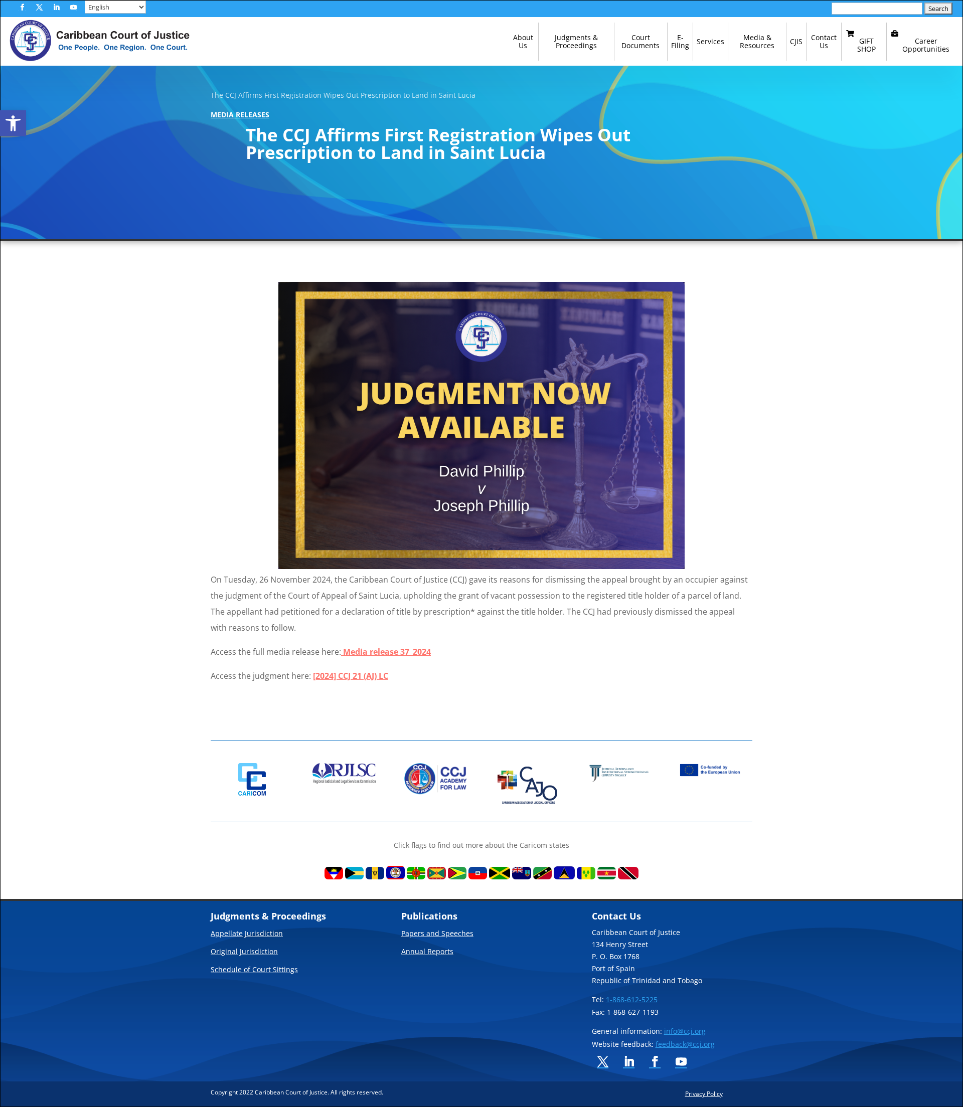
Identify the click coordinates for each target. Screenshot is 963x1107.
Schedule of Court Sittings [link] (254, 970)
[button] (22, 7)
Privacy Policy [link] (704, 1093)
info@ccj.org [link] (685, 1031)
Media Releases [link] (240, 114)
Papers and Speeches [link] (437, 934)
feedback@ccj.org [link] (685, 1044)
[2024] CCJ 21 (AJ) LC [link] (350, 675)
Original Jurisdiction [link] (244, 952)
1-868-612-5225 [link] (632, 999)
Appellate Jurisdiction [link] (247, 934)
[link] (13, 123)
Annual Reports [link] (427, 952)
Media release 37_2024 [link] (386, 651)
